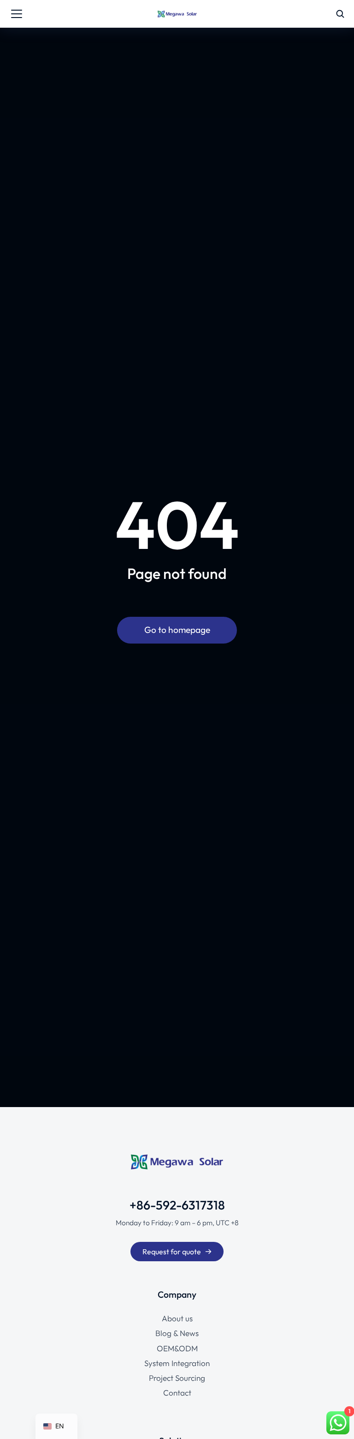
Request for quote (171, 1251)
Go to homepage (177, 629)
